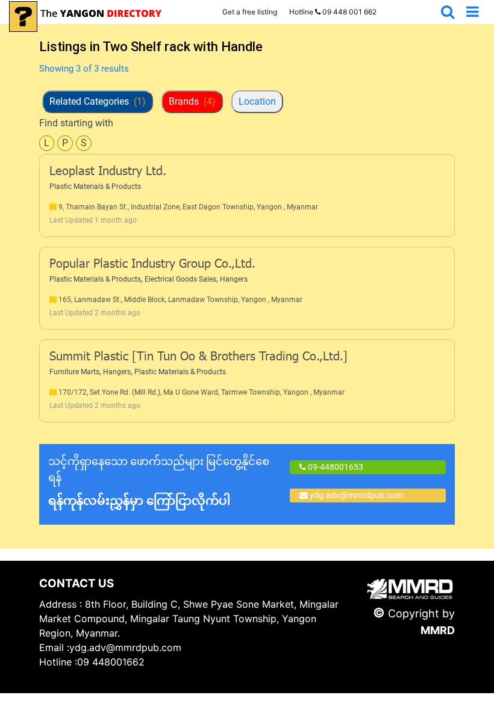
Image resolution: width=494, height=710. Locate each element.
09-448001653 (334, 467)
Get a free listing (249, 11)
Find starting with (76, 123)
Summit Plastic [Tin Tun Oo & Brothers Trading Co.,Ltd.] (198, 357)
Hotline (333, 11)
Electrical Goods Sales (180, 279)
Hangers (234, 279)
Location (257, 101)
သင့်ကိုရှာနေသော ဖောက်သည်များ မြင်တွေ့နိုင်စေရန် (158, 481)
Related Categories (97, 101)
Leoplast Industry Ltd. (107, 172)
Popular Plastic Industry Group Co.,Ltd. (152, 265)
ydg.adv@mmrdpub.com (356, 495)
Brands (192, 101)
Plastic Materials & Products (95, 186)
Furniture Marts (74, 372)
